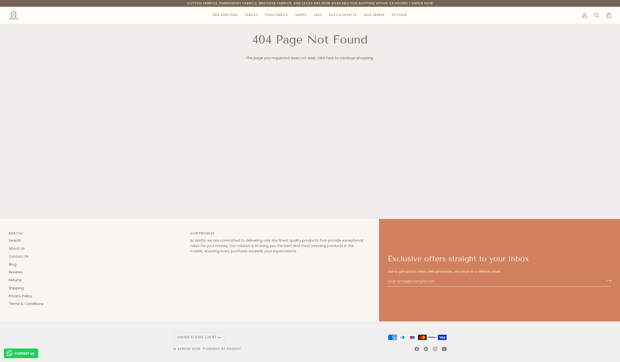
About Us (17, 248)
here (330, 58)
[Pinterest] (426, 349)
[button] (225, 15)
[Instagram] (435, 349)
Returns (15, 280)
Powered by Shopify (222, 349)
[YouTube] (444, 349)
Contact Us (19, 256)
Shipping (16, 288)
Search (15, 240)
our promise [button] (202, 233)
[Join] (607, 281)
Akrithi (184, 349)
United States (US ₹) (197, 337)
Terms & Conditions (26, 303)
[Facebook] (417, 349)
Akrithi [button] (16, 233)
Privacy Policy (20, 296)
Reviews (16, 272)
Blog (12, 264)
